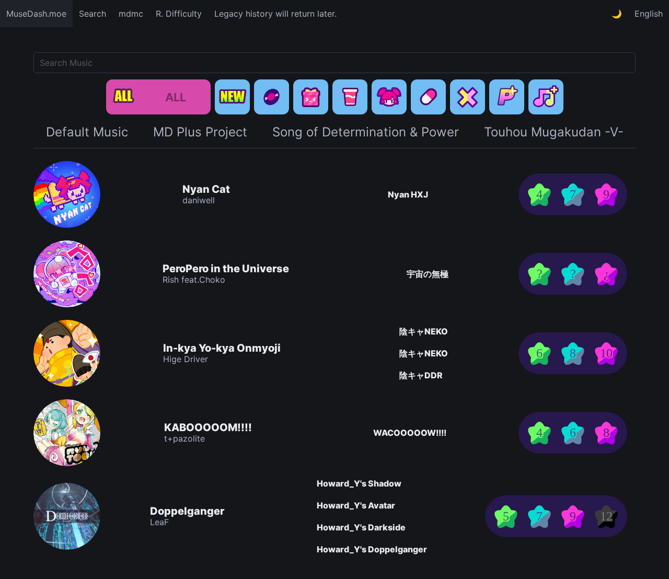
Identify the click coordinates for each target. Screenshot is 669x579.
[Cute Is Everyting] (389, 96)
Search (92, 13)
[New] (232, 96)
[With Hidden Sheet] (545, 96)
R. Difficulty (179, 13)
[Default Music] (271, 96)
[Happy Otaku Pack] (349, 96)
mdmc (131, 13)
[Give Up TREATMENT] (428, 96)
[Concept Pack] (310, 96)
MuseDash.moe (36, 13)
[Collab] (467, 96)
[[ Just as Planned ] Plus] (506, 96)
